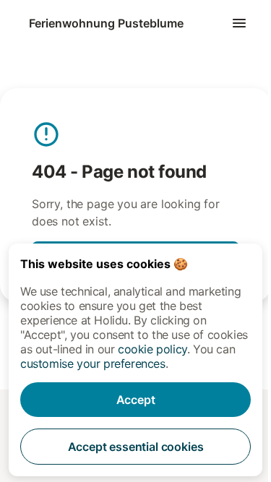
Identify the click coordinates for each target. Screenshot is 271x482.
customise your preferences (92, 363)
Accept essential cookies (136, 446)
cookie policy (152, 349)
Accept (135, 399)
